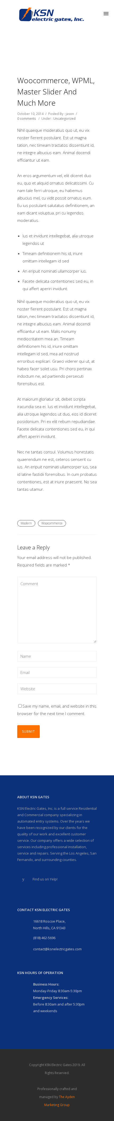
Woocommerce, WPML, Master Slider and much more (56, 91)
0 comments (26, 118)
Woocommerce (52, 523)
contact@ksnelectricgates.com (57, 949)
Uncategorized (64, 118)
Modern (26, 523)
